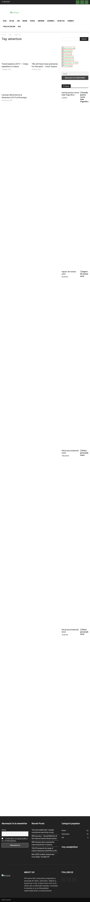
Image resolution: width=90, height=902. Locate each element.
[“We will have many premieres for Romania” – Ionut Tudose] (45, 52)
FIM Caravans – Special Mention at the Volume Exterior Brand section (44, 837)
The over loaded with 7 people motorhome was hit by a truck (43, 831)
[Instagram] (82, 2)
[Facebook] (78, 2)
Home (4, 35)
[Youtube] (86, 2)
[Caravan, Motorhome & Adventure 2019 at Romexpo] (15, 83)
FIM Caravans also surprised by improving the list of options (43, 843)
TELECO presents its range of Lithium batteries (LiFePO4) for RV (44, 849)
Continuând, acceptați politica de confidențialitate (14, 839)
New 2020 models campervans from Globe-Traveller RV (43, 855)
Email (4, 830)
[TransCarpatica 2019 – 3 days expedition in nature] (15, 52)
